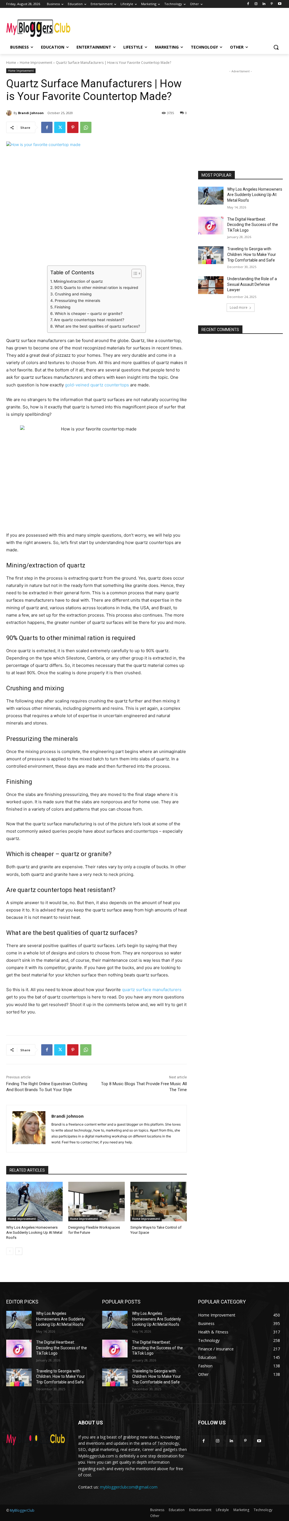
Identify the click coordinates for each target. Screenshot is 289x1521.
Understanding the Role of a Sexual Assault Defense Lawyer (252, 284)
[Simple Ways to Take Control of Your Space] (158, 1201)
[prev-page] (9, 1251)
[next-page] (18, 1251)
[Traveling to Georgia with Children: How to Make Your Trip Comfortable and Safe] (211, 255)
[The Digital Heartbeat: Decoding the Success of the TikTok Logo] (211, 225)
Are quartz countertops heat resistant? (89, 319)
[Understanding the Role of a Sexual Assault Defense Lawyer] (211, 285)
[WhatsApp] (85, 127)
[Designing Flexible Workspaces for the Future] (96, 1201)
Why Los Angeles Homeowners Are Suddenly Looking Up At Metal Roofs (34, 1232)
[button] (276, 47)
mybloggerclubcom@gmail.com (128, 1487)
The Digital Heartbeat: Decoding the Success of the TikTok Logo (252, 224)
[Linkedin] (264, 4)
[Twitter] (59, 127)
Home (11, 62)
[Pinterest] (271, 4)
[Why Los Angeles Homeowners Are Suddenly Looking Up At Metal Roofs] (34, 1201)
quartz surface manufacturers (151, 989)
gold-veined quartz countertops (97, 385)
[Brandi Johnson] (10, 113)
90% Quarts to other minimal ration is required (96, 287)
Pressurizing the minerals (77, 300)
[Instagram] (256, 4)
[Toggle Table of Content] (133, 273)
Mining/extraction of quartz (78, 281)
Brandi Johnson (31, 113)
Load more (239, 307)
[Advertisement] (139, 26)
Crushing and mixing (73, 294)
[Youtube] (279, 4)
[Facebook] (248, 4)
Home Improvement (36, 62)
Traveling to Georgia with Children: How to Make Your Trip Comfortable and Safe (251, 254)
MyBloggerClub (22, 1510)
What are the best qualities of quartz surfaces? (97, 326)
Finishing (62, 307)
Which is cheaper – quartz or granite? (88, 313)
